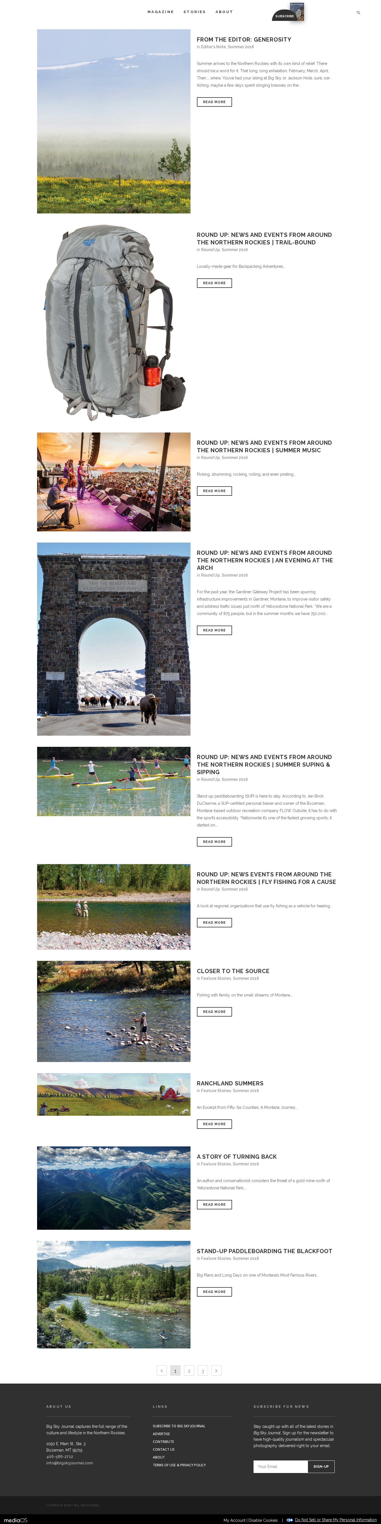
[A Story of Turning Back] (114, 1188)
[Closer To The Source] (114, 1011)
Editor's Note (213, 47)
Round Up (210, 249)
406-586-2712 (59, 1456)
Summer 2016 (241, 47)
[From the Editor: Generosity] (114, 121)
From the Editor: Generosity (244, 39)
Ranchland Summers (230, 1083)
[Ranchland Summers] (114, 1094)
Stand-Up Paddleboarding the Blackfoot (265, 1251)
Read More (214, 102)
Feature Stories (216, 978)
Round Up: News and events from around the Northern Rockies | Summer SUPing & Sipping (264, 765)
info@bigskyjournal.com (69, 1463)
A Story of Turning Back (237, 1156)
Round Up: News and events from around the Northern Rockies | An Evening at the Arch (265, 560)
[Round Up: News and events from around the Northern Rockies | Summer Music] (114, 481)
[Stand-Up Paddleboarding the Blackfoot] (114, 1294)
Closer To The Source (233, 971)
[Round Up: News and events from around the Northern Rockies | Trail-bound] (114, 323)
